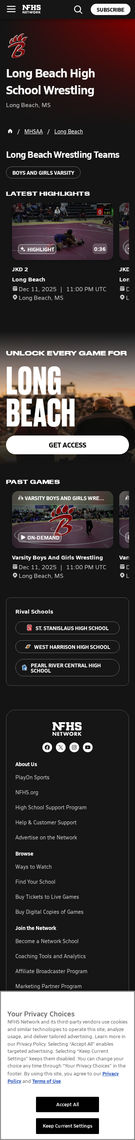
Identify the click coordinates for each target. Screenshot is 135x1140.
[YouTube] (88, 747)
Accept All (67, 1104)
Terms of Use (46, 1080)
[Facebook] (47, 747)
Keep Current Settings (68, 1125)
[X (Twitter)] (61, 747)
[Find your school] (78, 9)
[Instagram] (74, 747)
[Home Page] (10, 131)
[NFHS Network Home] (31, 9)
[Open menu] (11, 9)
